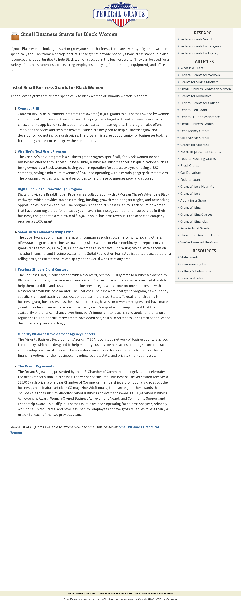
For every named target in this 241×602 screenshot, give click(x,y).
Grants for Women (109, 593)
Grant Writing (190, 207)
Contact (145, 593)
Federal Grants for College (199, 103)
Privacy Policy (158, 593)
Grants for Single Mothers (199, 82)
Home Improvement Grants (200, 151)
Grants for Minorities (195, 96)
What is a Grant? (192, 68)
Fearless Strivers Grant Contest (43, 269)
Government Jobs (193, 264)
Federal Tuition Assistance (200, 117)
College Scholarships (195, 271)
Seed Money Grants (194, 131)
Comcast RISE (28, 108)
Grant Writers (190, 193)
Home (71, 593)
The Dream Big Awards (36, 366)
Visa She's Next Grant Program (42, 151)
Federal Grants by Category (200, 46)
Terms (170, 593)
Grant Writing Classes (196, 214)
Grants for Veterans (194, 144)
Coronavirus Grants (194, 137)
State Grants (189, 257)
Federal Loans (190, 179)
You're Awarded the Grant (199, 242)
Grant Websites (191, 278)
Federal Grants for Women (200, 75)
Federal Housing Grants (198, 158)
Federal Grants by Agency (199, 53)
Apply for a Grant (193, 200)
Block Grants (189, 165)
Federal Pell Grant (193, 110)
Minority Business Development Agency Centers (56, 334)
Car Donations (190, 172)
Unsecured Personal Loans (200, 235)
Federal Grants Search (196, 39)
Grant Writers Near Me (197, 186)
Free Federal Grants (195, 228)
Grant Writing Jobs (194, 221)
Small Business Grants (197, 124)
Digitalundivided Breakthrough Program (50, 189)
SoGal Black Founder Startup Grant (45, 232)
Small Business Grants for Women (205, 89)
